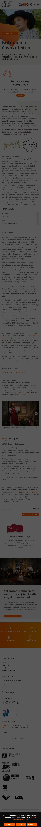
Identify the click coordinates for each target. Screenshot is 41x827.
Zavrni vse (32, 824)
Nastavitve (9, 824)
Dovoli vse (21, 824)
